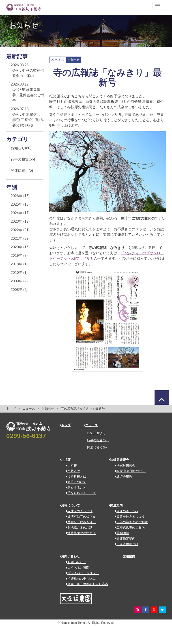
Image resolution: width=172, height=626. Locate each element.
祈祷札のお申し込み (81, 578)
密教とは (73, 471)
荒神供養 (122, 533)
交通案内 (129, 556)
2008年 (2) (19, 290)
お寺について (70, 505)
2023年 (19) (20, 221)
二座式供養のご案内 (130, 527)
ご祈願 (66, 459)
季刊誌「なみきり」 (81, 522)
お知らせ (48, 408)
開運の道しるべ (127, 511)
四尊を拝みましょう (130, 516)
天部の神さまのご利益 (132, 522)
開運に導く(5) (22, 170)
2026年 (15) (20, 196)
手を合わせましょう (81, 493)
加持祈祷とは (76, 476)
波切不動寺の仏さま (81, 516)
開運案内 (116, 505)
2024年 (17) (20, 213)
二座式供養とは (127, 544)
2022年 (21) (20, 230)
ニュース (28, 408)
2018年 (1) (19, 264)
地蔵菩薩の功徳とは (81, 533)
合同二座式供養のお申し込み (87, 584)
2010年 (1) (19, 273)
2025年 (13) (20, 204)
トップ (11, 408)
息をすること (76, 487)
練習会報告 (124, 476)
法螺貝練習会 (125, 465)
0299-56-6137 (26, 435)
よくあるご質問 (78, 567)
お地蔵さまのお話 (79, 527)
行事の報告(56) (23, 159)
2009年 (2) (19, 281)
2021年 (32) (20, 238)
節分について (76, 482)
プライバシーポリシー (83, 573)
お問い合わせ (76, 562)
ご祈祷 (72, 465)
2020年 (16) (20, 247)
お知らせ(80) (21, 148)
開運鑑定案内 (125, 538)
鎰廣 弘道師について (131, 471)
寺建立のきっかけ (79, 511)
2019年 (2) (19, 255)
